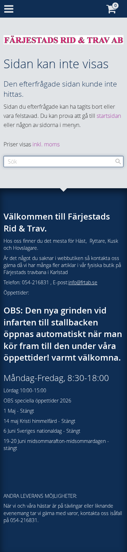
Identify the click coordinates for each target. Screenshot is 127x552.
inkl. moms (46, 144)
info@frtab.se (82, 282)
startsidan (109, 116)
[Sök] (118, 161)
